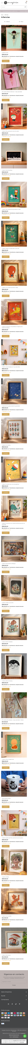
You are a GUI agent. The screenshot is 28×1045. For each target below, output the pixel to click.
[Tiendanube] (14, 1037)
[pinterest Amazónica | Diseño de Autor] (19, 1004)
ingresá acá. (23, 1033)
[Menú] (2, 2)
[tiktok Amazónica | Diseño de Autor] (16, 1004)
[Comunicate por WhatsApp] (25, 1036)
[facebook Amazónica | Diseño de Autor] (12, 1004)
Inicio (2, 14)
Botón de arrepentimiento (14, 1034)
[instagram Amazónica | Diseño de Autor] (8, 1004)
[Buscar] (25, 6)
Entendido (22, 1042)
